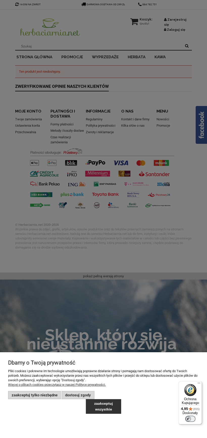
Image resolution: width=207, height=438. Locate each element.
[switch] (190, 419)
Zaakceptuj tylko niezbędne (35, 395)
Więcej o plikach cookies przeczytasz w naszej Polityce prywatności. (57, 385)
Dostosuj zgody (78, 395)
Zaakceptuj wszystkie (103, 406)
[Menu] (199, 384)
